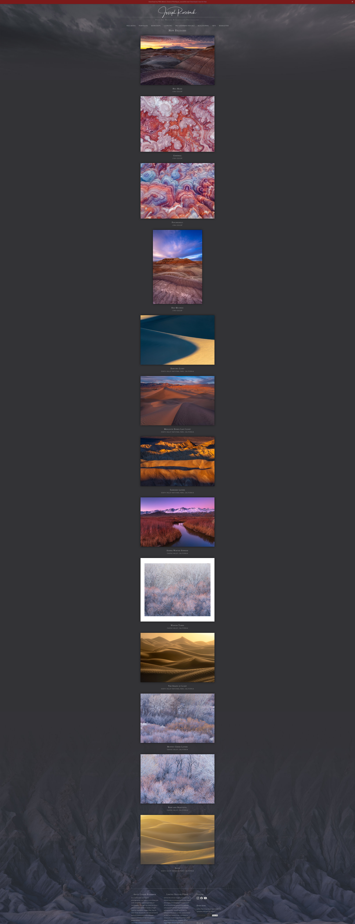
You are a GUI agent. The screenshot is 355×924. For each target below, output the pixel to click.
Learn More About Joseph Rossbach (142, 923)
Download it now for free (198, 2)
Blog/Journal (203, 25)
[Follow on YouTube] (205, 898)
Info (214, 25)
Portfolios (143, 25)
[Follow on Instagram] (198, 898)
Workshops (156, 25)
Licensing (168, 25)
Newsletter (224, 25)
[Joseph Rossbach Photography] (177, 17)
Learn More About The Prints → (174, 923)
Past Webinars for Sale (185, 25)
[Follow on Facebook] (202, 898)
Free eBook (131, 25)
